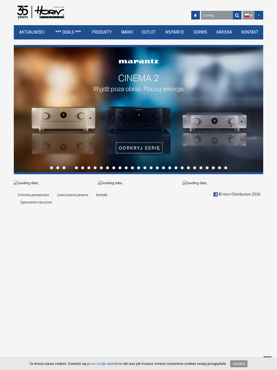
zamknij (239, 364)
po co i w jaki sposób (102, 364)
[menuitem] (32, 32)
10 (107, 167)
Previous (19, 109)
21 (175, 167)
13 (126, 167)
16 (144, 167)
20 (169, 167)
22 (182, 167)
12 (119, 167)
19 (163, 167)
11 (113, 167)
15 (138, 167)
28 (219, 167)
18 (157, 167)
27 (213, 167)
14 (132, 167)
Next (257, 109)
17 (151, 167)
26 (207, 167)
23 (188, 167)
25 (200, 167)
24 (194, 167)
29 (225, 167)
